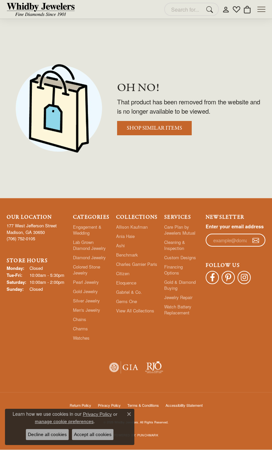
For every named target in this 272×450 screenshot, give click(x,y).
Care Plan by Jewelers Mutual (179, 230)
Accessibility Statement (184, 405)
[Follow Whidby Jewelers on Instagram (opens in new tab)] (244, 277)
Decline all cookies (47, 434)
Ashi (120, 245)
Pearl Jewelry (86, 282)
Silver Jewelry (86, 300)
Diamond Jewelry (89, 257)
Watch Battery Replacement (177, 309)
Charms (80, 328)
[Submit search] (210, 9)
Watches (81, 338)
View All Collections (135, 310)
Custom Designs (180, 257)
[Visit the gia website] (123, 367)
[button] (226, 9)
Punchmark (147, 435)
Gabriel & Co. (129, 292)
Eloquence (126, 283)
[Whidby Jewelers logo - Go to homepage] (40, 9)
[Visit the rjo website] (154, 367)
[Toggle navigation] (261, 9)
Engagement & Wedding (87, 230)
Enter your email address (235, 226)
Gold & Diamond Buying (180, 285)
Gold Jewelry (85, 291)
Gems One (126, 301)
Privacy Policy (97, 414)
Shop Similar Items (154, 128)
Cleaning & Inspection (174, 245)
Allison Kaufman (132, 227)
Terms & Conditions (143, 405)
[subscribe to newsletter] (256, 240)
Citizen (122, 273)
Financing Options (173, 270)
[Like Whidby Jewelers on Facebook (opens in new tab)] (212, 277)
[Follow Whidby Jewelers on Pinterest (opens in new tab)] (228, 277)
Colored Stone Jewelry (86, 270)
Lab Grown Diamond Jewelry (89, 245)
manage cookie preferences (64, 421)
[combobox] (184, 9)
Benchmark (127, 255)
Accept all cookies (92, 434)
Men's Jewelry (86, 310)
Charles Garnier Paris (136, 264)
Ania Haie (125, 236)
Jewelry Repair (178, 297)
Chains (79, 319)
